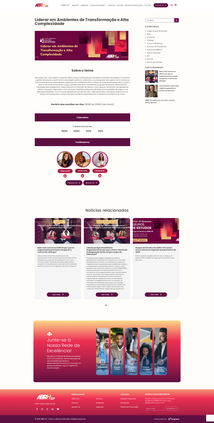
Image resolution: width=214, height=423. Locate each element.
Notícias (120, 5)
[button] (106, 303)
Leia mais (56, 294)
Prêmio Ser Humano (154, 62)
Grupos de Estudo (154, 53)
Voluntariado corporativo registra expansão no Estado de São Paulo (169, 88)
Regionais (84, 5)
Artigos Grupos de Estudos (157, 31)
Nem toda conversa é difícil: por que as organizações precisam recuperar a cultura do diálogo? (168, 76)
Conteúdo (151, 37)
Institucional (78, 394)
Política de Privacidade (129, 407)
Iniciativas (111, 5)
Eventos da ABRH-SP (154, 50)
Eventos (99, 399)
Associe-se (159, 5)
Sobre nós (75, 399)
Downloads (125, 403)
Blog (148, 34)
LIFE (148, 56)
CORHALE (150, 40)
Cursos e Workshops (155, 43)
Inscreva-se (72, 183)
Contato (147, 5)
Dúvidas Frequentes (128, 399)
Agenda (75, 5)
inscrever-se (171, 409)
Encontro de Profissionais (156, 46)
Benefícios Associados (134, 5)
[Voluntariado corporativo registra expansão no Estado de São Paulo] (151, 91)
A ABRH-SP (65, 5)
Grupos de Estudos (97, 5)
